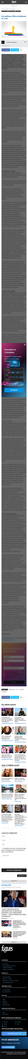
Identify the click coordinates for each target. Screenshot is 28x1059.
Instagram (18, 1021)
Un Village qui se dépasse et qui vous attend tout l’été (6, 756)
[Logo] (14, 1)
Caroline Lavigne (19, 825)
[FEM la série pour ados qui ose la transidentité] (7, 730)
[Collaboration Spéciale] (3, 42)
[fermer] (25, 345)
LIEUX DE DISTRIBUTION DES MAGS (12, 1028)
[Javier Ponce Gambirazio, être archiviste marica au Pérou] (21, 712)
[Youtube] (2, 1026)
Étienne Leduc (18, 801)
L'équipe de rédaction (6, 798)
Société (7, 9)
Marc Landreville (19, 781)
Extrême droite (12, 689)
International (12, 11)
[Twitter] (15, 1024)
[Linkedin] (2, 1024)
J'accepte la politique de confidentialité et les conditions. (14, 384)
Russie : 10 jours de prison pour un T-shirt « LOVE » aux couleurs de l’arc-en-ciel (20, 797)
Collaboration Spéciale (12, 42)
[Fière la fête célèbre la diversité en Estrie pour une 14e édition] (7, 789)
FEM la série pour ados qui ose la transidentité (6, 737)
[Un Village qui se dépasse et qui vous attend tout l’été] (7, 749)
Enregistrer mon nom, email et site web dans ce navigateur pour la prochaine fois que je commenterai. (13, 850)
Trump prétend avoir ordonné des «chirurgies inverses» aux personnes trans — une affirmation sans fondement (13, 912)
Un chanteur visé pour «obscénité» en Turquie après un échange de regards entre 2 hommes (19, 934)
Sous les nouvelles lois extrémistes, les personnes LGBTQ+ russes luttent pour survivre (20, 757)
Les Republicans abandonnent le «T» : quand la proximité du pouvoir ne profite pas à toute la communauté (19, 924)
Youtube (5, 1026)
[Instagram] (15, 1022)
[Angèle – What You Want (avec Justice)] (21, 773)
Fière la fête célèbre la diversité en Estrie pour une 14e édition (7, 796)
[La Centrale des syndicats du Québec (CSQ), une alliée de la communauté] (7, 712)
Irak (17, 689)
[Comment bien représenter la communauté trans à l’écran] (21, 730)
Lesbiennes (18, 11)
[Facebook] (2, 1022)
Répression (4, 691)
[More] (21, 49)
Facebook (6, 1021)
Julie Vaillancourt (5, 781)
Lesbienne (21, 689)
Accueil (2, 9)
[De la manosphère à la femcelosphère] (7, 773)
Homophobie (12, 9)
